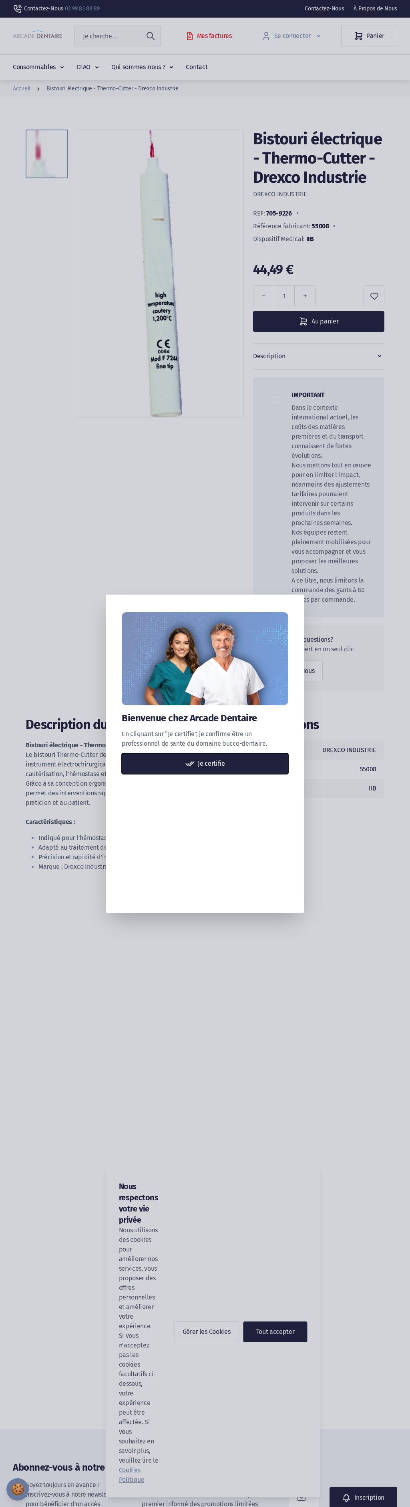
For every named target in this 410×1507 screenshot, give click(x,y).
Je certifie (211, 763)
